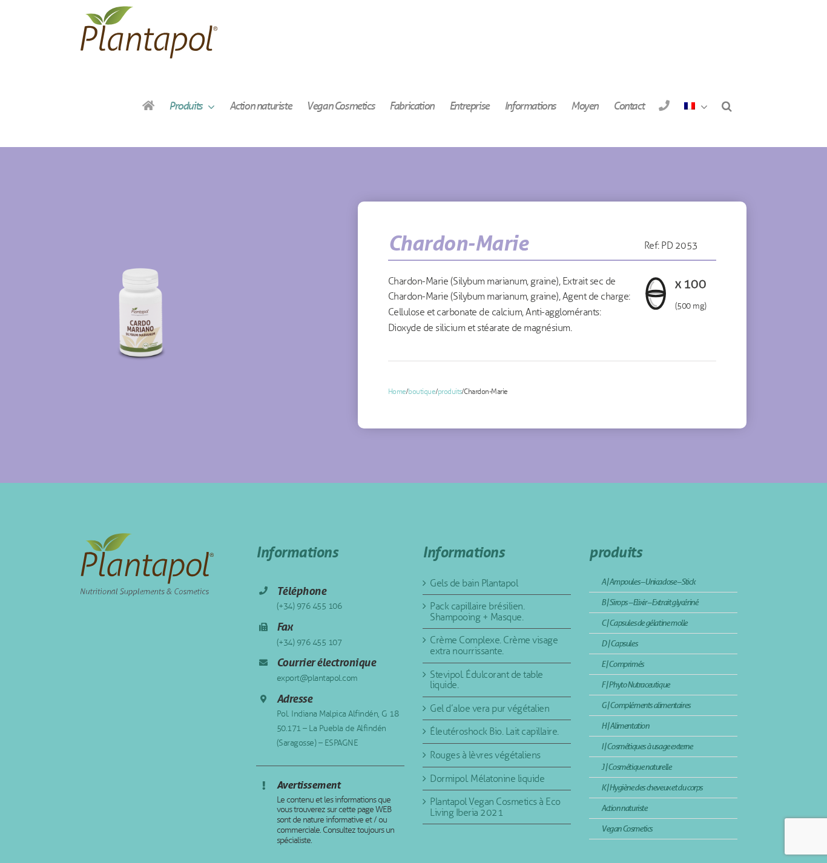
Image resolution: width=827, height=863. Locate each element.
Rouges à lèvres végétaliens (485, 755)
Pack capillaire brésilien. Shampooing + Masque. (477, 611)
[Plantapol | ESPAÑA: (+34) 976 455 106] (664, 105)
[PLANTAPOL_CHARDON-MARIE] (141, 306)
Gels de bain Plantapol (474, 583)
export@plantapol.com (317, 678)
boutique (421, 391)
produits (450, 391)
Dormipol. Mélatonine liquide (487, 778)
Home (397, 391)
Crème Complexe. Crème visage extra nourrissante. (494, 645)
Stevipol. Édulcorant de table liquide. (486, 680)
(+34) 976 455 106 (309, 606)
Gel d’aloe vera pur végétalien (489, 708)
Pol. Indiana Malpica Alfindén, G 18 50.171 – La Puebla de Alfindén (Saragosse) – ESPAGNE (338, 728)
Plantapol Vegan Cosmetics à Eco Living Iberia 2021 (495, 807)
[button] (726, 105)
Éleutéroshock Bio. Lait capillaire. (494, 731)
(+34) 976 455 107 (309, 642)
